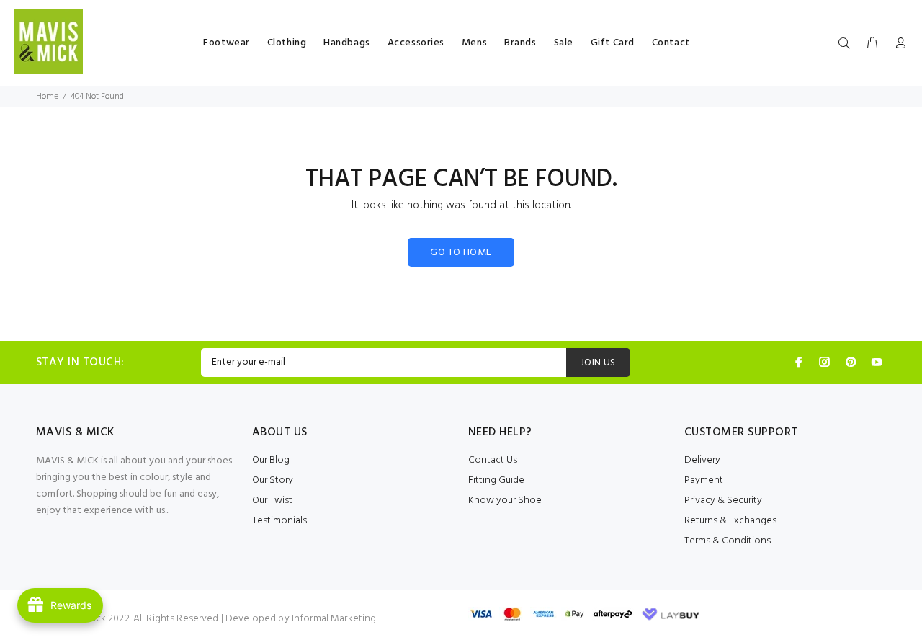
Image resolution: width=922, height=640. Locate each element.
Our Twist (272, 500)
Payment (703, 480)
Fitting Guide (496, 480)
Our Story (272, 480)
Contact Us (492, 460)
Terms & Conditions (727, 541)
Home (47, 96)
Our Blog (271, 460)
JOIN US (598, 363)
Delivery (702, 460)
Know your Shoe (505, 500)
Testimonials (279, 520)
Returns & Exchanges (730, 520)
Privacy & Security (723, 500)
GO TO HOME (460, 252)
